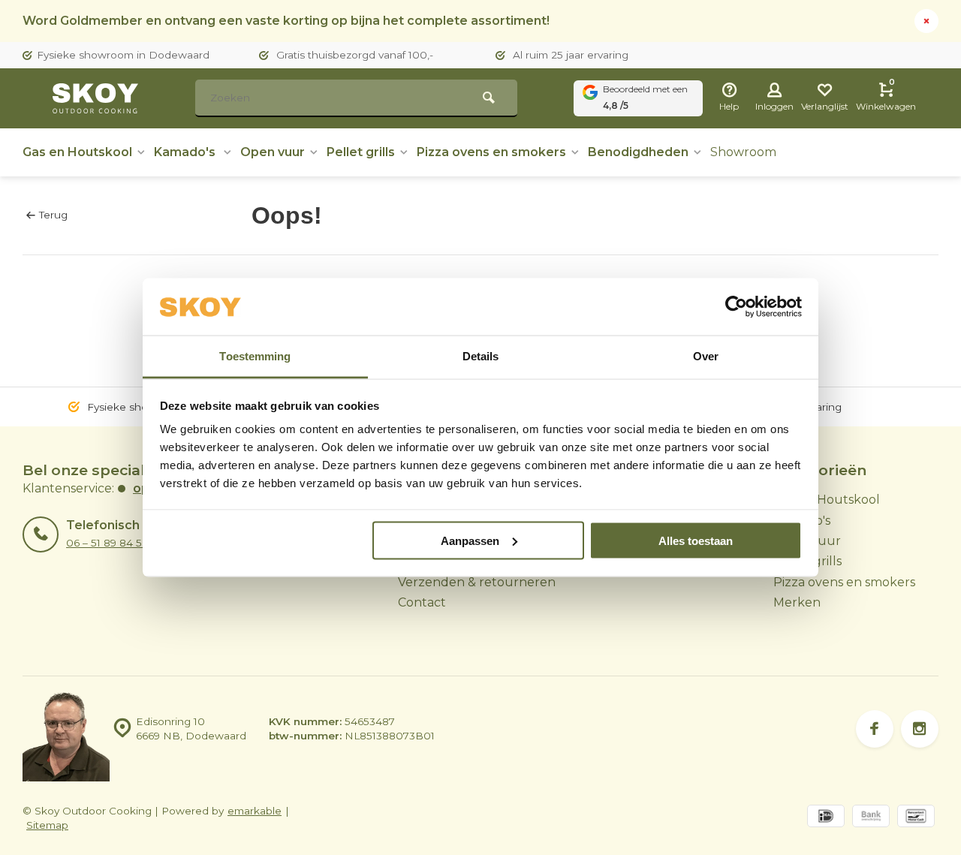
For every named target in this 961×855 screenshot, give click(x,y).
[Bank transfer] (871, 818)
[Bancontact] (916, 818)
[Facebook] (874, 729)
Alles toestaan (695, 540)
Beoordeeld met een (645, 97)
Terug (53, 215)
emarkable (254, 811)
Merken (797, 602)
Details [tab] (480, 356)
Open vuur (272, 152)
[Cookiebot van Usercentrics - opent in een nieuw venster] (736, 307)
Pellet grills (361, 152)
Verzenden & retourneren (477, 582)
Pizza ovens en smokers (491, 152)
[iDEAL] (826, 818)
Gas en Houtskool (77, 152)
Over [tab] (705, 356)
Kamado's (186, 152)
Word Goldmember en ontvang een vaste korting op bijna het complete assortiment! (286, 21)
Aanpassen (470, 540)
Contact (422, 602)
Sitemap (47, 825)
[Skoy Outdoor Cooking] (97, 98)
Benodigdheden (638, 152)
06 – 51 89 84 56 (107, 543)
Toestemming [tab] (255, 356)
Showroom (743, 152)
